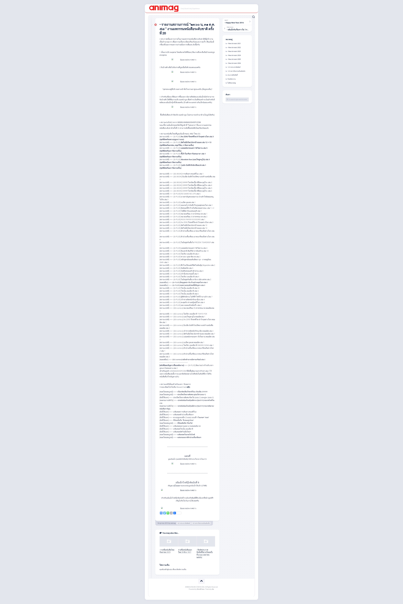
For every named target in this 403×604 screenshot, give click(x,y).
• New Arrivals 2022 (234, 47)
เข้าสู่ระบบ (168, 569)
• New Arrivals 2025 (234, 59)
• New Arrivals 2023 (234, 51)
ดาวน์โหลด (175, 486)
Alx (213, 589)
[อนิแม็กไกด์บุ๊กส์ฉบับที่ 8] (187, 490)
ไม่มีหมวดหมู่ (232, 83)
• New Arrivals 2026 (234, 63)
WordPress (200, 589)
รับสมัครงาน (232, 79)
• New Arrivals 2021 (234, 43)
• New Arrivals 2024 (234, 55)
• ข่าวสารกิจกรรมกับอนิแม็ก (201, 523)
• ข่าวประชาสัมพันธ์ (183, 523)
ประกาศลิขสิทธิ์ (233, 75)
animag (173, 523)
